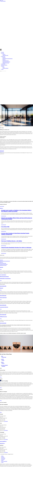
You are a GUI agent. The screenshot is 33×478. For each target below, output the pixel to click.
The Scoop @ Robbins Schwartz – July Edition (11, 240)
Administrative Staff (5, 55)
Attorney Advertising (4, 461)
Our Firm (2, 52)
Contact (2, 69)
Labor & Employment (6, 60)
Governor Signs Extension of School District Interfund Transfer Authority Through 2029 (15, 234)
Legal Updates (2, 206)
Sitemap (2, 460)
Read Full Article (3, 224)
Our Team (2, 53)
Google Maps (6, 421)
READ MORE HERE (3, 305)
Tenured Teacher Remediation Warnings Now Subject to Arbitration (16, 247)
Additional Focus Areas (6, 62)
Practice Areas (3, 56)
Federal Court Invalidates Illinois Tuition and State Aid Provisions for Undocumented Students (16, 218)
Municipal (4, 59)
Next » (1, 387)
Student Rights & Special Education (7, 58)
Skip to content (1, 0)
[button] (3, 263)
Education (4, 57)
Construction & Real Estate (6, 61)
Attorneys (4, 54)
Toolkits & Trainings (5, 68)
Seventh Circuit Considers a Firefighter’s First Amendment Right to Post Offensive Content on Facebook (16, 211)
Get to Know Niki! (5, 226)
